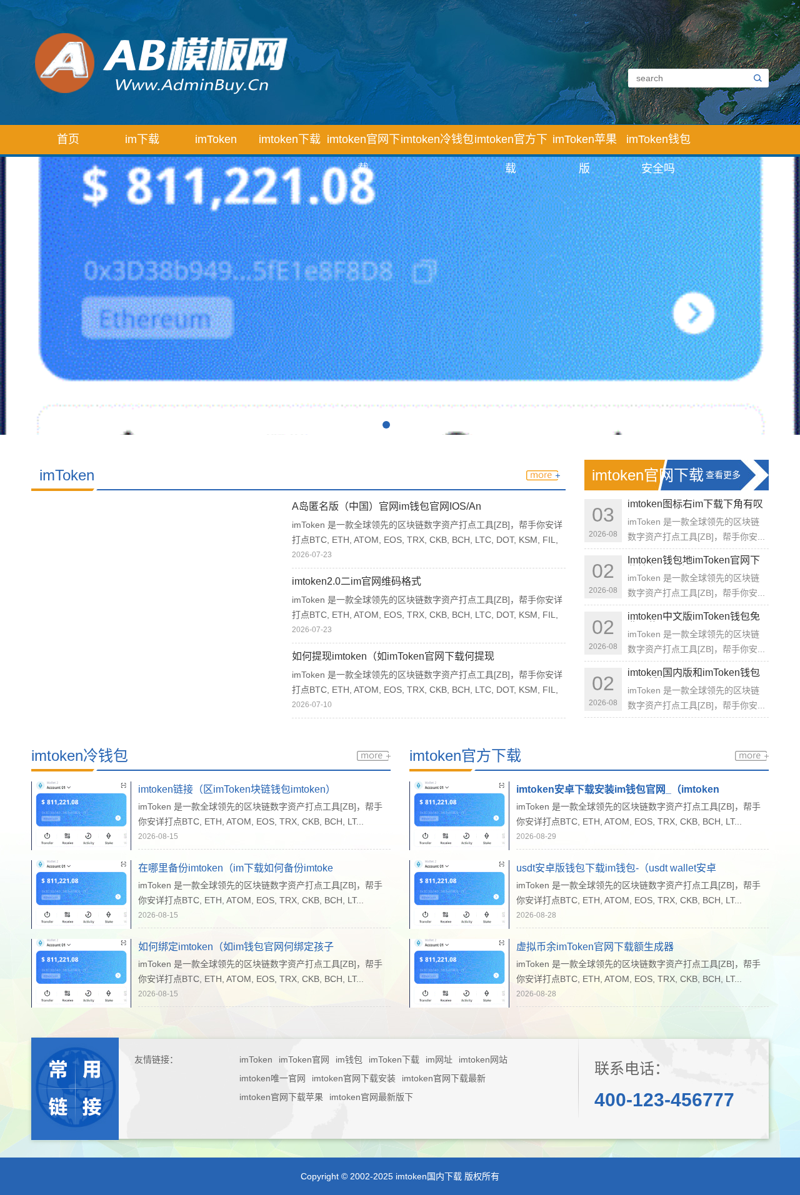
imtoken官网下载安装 (354, 1078)
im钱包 (349, 1059)
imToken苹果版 (584, 143)
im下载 (142, 139)
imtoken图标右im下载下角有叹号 (695, 508)
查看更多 (723, 475)
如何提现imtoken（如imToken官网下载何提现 (393, 656)
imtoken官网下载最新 (444, 1078)
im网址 (439, 1059)
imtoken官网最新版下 (371, 1097)
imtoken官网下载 (363, 143)
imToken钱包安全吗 (658, 143)
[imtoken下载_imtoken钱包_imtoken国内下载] (295, 62)
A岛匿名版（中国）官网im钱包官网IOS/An (386, 506)
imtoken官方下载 (511, 143)
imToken (216, 139)
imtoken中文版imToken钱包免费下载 (694, 621)
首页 (68, 139)
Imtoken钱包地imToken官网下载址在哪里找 (694, 565)
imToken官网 (304, 1059)
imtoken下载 (290, 139)
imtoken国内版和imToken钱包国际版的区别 (694, 677)
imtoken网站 (483, 1059)
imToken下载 (394, 1059)
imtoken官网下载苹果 (281, 1097)
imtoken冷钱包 (437, 139)
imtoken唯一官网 (272, 1078)
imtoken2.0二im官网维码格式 (356, 581)
